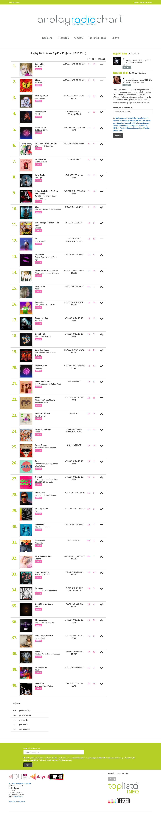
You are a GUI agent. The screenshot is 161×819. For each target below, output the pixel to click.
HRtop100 (63, 37)
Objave (115, 37)
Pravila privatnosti (17, 801)
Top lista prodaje (97, 37)
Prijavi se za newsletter (123, 107)
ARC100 (78, 37)
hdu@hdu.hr (18, 796)
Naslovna (47, 37)
